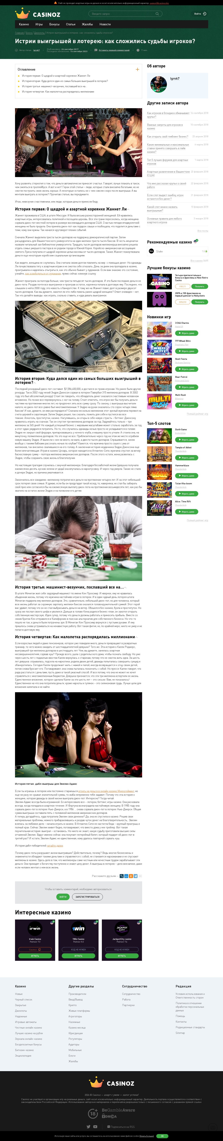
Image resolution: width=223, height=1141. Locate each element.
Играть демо (188, 333)
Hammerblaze (182, 465)
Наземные (74, 1022)
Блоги (72, 1055)
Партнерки (128, 1005)
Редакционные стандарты (190, 1027)
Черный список (23, 999)
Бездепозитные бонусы (28, 1044)
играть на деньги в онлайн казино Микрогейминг (106, 791)
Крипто (73, 1005)
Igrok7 (36, 50)
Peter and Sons (182, 380)
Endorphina (180, 433)
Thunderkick (180, 451)
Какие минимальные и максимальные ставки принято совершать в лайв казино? (168, 148)
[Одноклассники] (131, 876)
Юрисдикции (76, 1033)
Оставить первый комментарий (114, 50)
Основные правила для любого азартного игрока (164, 220)
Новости (105, 24)
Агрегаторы (75, 1016)
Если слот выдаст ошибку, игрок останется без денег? (165, 196)
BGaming (179, 398)
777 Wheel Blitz (183, 341)
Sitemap (180, 1032)
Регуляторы (75, 1038)
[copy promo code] (39, 949)
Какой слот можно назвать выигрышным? (162, 208)
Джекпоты (21, 1010)
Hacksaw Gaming (182, 362)
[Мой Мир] (126, 876)
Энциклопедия (23, 1055)
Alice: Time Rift (183, 501)
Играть (35, 956)
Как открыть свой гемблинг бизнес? (167, 136)
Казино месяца (77, 1027)
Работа (126, 999)
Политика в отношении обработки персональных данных (190, 1006)
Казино (24, 24)
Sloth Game (181, 429)
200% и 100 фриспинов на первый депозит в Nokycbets (190, 294)
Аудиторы (74, 1044)
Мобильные (75, 1050)
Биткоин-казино (24, 1050)
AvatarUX (179, 326)
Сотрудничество (131, 993)
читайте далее (55, 845)
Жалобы (87, 24)
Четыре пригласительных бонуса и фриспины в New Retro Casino (191, 277)
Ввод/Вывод (76, 999)
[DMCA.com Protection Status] (109, 1117)
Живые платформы (79, 1010)
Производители (77, 993)
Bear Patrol (181, 377)
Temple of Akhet (183, 447)
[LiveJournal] (122, 876)
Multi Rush (180, 395)
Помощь (180, 1016)
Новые (19, 993)
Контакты (181, 1021)
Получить (199, 286)
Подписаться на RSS (122, 1126)
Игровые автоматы (25, 1022)
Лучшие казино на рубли (29, 1033)
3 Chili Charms (182, 323)
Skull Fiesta (181, 359)
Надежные (21, 1016)
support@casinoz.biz (159, 3)
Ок (162, 1136)
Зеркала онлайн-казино (28, 1038)
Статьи (70, 24)
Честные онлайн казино (28, 1027)
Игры (39, 24)
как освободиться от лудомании (43, 273)
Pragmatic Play (181, 344)
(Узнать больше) (146, 1136)
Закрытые (20, 1005)
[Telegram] (135, 876)
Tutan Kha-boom (183, 483)
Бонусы (54, 24)
